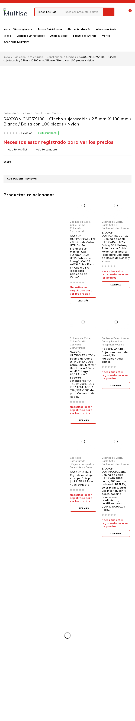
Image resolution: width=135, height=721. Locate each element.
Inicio (7, 57)
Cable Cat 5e (77, 224)
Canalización (55, 57)
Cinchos (71, 57)
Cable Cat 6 (108, 460)
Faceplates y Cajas (113, 344)
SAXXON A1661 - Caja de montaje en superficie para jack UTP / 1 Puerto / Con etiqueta (83, 478)
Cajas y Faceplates (113, 341)
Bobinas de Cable (80, 221)
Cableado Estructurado (28, 57)
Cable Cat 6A (78, 341)
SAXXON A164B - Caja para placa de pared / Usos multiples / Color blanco (115, 355)
